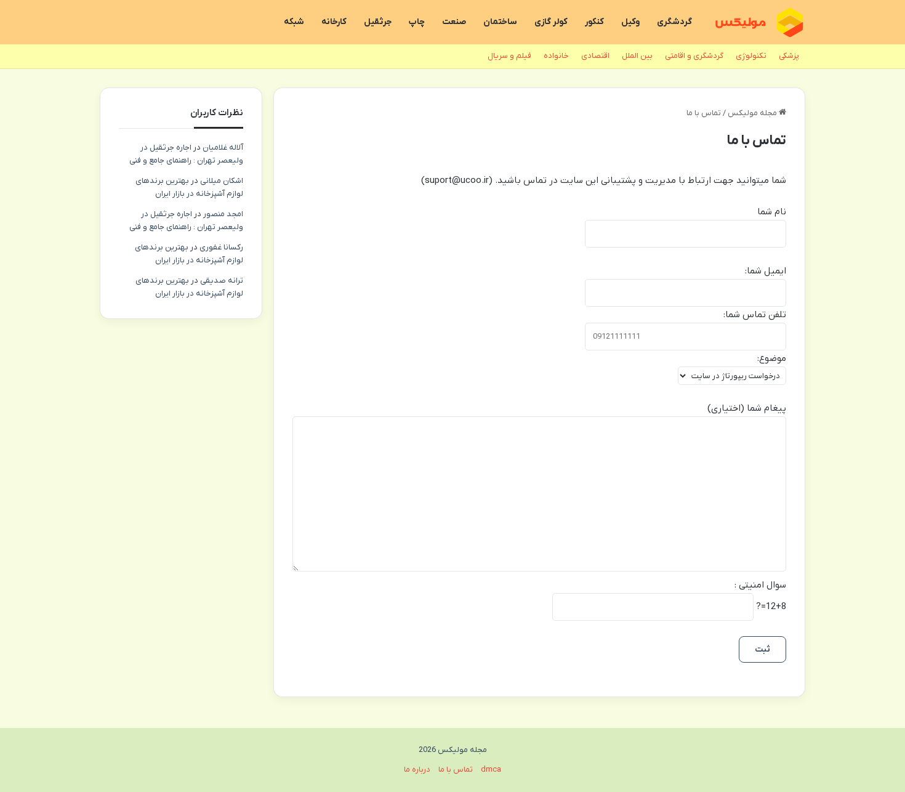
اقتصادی (595, 56)
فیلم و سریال (509, 56)
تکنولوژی (751, 56)
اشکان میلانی (221, 181)
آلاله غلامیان (223, 147)
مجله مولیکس (753, 113)
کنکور (594, 22)
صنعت (454, 22)
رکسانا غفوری (221, 247)
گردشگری (674, 22)
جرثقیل (378, 22)
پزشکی (789, 56)
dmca (491, 769)
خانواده (556, 56)
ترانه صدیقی (221, 280)
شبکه (294, 22)
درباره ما (417, 769)
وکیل (630, 22)
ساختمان (500, 22)
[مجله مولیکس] (759, 22)
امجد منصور (223, 214)
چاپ (417, 22)
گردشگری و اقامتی (694, 56)
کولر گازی (551, 22)
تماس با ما (455, 769)
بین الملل (637, 56)
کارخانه (334, 22)
